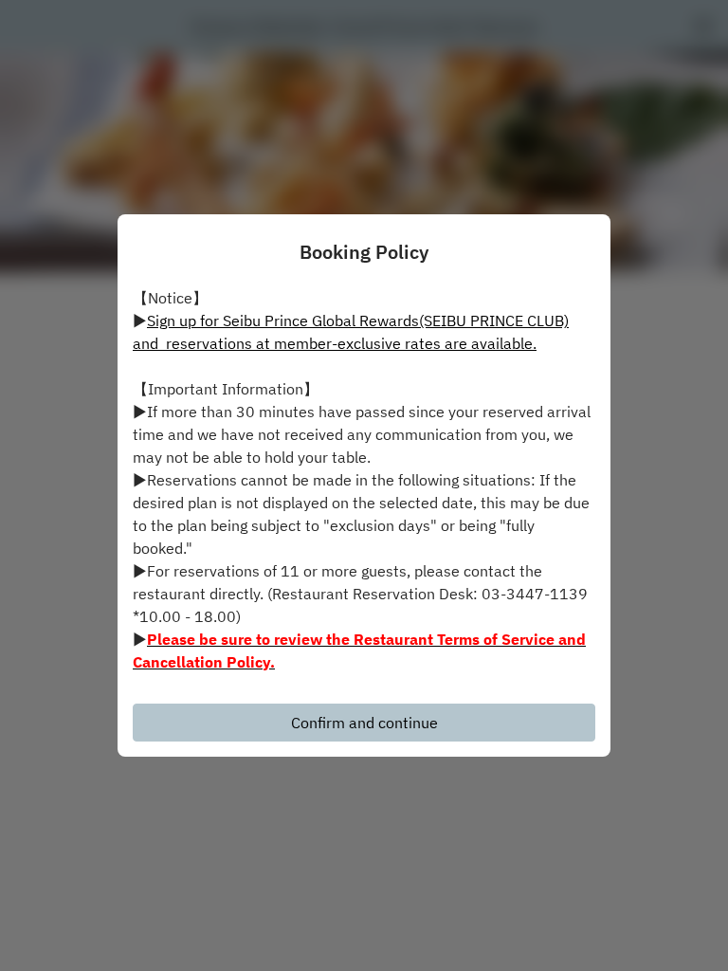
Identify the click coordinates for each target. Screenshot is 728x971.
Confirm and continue (364, 722)
